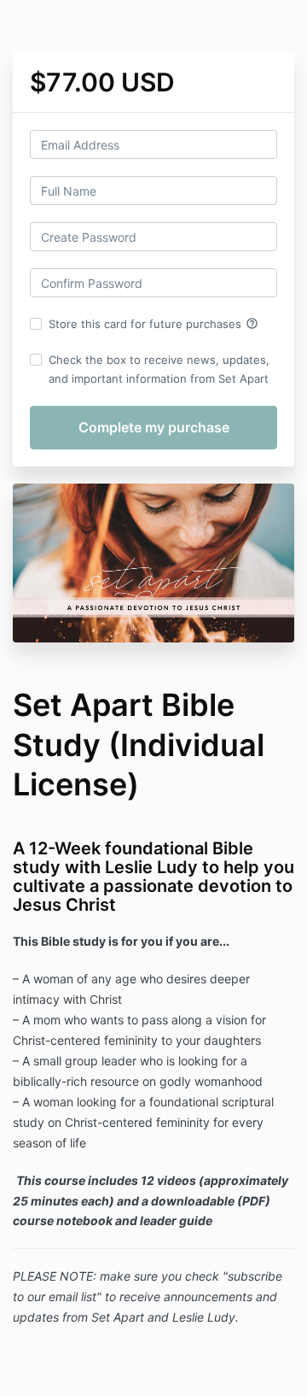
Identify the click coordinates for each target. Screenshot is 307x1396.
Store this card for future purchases (153, 324)
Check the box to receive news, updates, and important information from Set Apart (159, 369)
